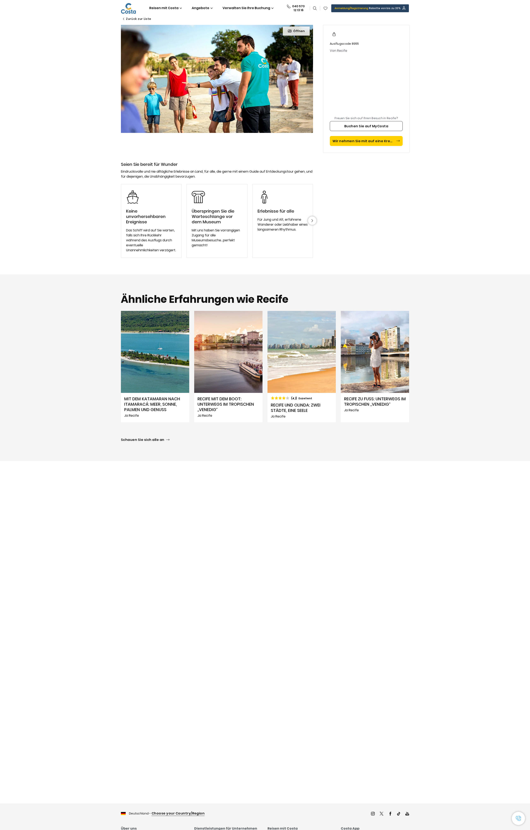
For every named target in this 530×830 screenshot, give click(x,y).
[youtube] (407, 814)
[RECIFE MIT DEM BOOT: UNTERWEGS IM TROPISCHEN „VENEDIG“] (228, 366)
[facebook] (390, 814)
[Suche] (315, 8)
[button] (325, 8)
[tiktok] (398, 814)
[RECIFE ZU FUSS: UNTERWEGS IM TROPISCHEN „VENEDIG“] (375, 366)
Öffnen (299, 31)
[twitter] (381, 814)
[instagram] (373, 814)
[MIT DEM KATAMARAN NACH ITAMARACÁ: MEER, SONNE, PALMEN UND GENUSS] (155, 366)
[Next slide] (312, 221)
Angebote (200, 8)
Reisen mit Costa (163, 8)
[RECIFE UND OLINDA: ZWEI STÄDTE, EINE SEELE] (301, 366)
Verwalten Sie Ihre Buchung (246, 8)
